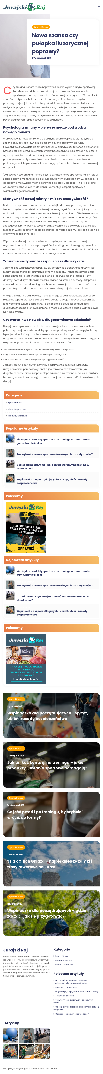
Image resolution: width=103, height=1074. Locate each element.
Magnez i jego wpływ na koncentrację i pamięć (77, 991)
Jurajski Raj (15, 950)
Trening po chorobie (64, 995)
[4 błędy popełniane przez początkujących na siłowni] (26, 527)
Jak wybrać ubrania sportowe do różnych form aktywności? (54, 454)
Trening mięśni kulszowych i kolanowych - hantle (74, 1001)
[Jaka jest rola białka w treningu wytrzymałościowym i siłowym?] (26, 659)
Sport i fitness (41, 26)
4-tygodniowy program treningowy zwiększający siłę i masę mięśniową (71, 981)
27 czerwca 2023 (41, 58)
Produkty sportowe (17, 415)
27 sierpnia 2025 (15, 755)
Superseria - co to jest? (66, 987)
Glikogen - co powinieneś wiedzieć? (72, 1014)
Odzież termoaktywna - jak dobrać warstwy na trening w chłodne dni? (52, 466)
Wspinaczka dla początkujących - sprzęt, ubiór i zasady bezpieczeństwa (51, 481)
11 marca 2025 (14, 903)
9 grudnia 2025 (15, 706)
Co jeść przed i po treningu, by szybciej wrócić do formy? (45, 814)
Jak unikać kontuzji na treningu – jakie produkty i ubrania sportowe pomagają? (47, 765)
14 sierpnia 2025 (15, 805)
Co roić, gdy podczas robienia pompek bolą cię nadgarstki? (76, 1008)
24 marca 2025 (15, 854)
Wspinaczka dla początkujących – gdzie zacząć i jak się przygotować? (46, 913)
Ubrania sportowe (17, 409)
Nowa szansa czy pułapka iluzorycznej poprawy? (60, 43)
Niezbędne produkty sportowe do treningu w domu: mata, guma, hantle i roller (53, 441)
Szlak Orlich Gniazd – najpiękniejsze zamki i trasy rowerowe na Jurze (49, 864)
